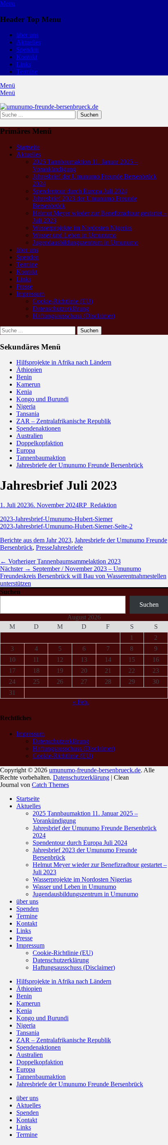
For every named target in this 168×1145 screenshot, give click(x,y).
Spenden (27, 49)
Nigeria (25, 406)
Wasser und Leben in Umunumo (74, 235)
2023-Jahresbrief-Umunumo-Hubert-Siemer (56, 518)
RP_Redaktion (98, 505)
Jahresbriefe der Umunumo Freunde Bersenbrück (79, 465)
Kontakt (26, 56)
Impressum (30, 293)
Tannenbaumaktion (41, 457)
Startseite (28, 147)
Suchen (10, 591)
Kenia (24, 391)
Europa (25, 450)
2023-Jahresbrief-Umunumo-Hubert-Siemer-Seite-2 (66, 526)
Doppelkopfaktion (39, 443)
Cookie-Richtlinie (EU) (63, 301)
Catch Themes (50, 784)
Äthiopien (29, 369)
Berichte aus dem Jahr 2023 (35, 540)
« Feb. (81, 701)
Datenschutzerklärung (61, 308)
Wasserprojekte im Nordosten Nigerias (82, 227)
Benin (24, 377)
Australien (29, 435)
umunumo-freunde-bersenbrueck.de (95, 770)
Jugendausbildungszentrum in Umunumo (85, 242)
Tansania (27, 413)
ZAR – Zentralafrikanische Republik (63, 421)
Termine (27, 71)
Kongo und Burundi (42, 399)
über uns (27, 34)
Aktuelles (28, 42)
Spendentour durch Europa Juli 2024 (80, 191)
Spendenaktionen (38, 428)
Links (23, 64)
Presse (24, 286)
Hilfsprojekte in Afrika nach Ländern (63, 362)
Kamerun (28, 384)
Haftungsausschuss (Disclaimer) (74, 315)
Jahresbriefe (67, 547)
